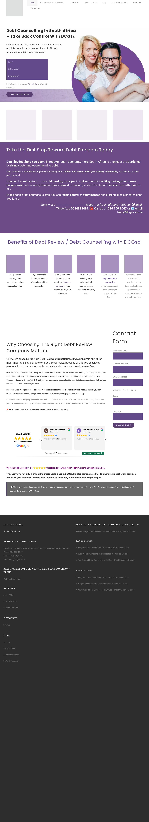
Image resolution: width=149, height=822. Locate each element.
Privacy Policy (33, 84)
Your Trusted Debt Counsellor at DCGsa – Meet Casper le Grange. (106, 560)
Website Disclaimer (11, 579)
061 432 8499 (16, 556)
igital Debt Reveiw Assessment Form (102, 531)
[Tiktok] (15, 531)
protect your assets (73, 171)
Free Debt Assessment (70, 204)
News (7, 625)
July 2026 (9, 595)
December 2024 (12, 607)
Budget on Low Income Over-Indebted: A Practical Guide (102, 554)
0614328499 (79, 208)
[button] (105, 440)
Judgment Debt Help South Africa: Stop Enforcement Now (103, 547)
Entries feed (10, 648)
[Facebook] (4, 531)
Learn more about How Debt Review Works (27, 409)
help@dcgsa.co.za (17, 559)
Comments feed (12, 655)
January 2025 (11, 601)
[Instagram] (12, 531)
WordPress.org (11, 661)
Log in (7, 642)
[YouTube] (8, 531)
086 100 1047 (16, 552)
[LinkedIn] (19, 531)
